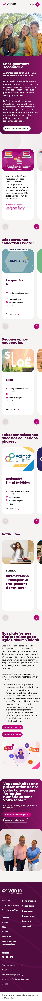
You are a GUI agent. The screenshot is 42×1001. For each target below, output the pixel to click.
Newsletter (6, 936)
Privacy (4, 970)
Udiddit (5, 922)
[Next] (36, 226)
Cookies (5, 984)
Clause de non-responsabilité (13, 965)
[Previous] (5, 226)
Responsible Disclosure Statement (15, 979)
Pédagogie (27, 911)
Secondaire (28, 906)
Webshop (6, 900)
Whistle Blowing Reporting (12, 974)
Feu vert (26, 921)
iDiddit (4, 927)
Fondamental (29, 901)
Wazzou (5, 931)
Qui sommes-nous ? (10, 905)
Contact (5, 917)
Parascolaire (29, 916)
